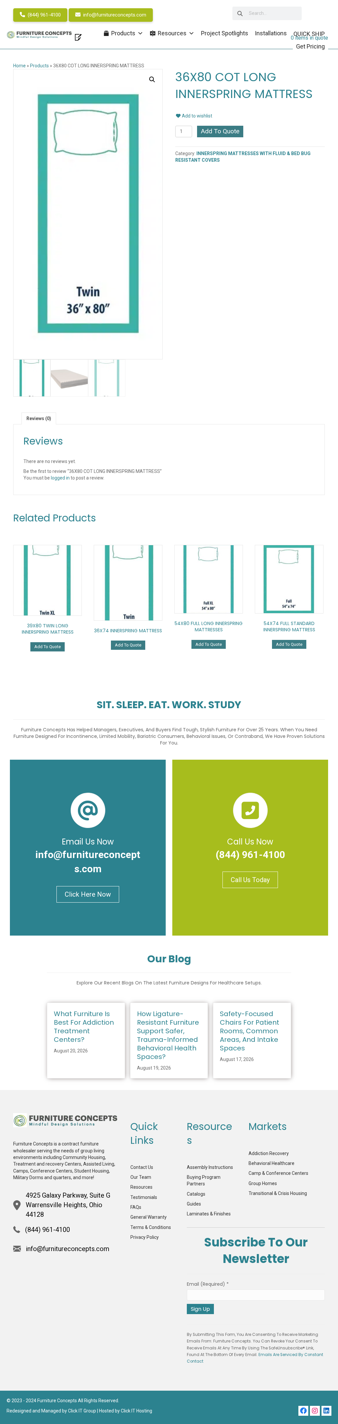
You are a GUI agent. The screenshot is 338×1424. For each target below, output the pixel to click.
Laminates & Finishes (209, 1213)
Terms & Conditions (150, 1227)
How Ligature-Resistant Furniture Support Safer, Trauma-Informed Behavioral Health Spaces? (168, 1035)
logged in (60, 477)
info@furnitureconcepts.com (114, 15)
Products (39, 65)
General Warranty (148, 1217)
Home (19, 65)
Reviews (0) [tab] (38, 418)
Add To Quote (220, 131)
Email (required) (208, 1284)
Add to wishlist (196, 115)
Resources (141, 1187)
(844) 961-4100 (43, 15)
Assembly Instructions (210, 1167)
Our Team (140, 1177)
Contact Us (141, 1167)
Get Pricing (310, 46)
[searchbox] (267, 13)
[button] (152, 79)
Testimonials (143, 1197)
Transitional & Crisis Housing (278, 1193)
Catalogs (196, 1194)
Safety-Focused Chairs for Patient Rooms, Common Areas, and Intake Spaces (249, 1031)
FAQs (135, 1207)
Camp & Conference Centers (278, 1173)
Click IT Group (82, 1410)
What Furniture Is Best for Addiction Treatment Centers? (84, 1026)
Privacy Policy (144, 1237)
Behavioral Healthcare (271, 1163)
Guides (194, 1204)
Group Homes (263, 1183)
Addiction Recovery (269, 1153)
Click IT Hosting (136, 1410)
